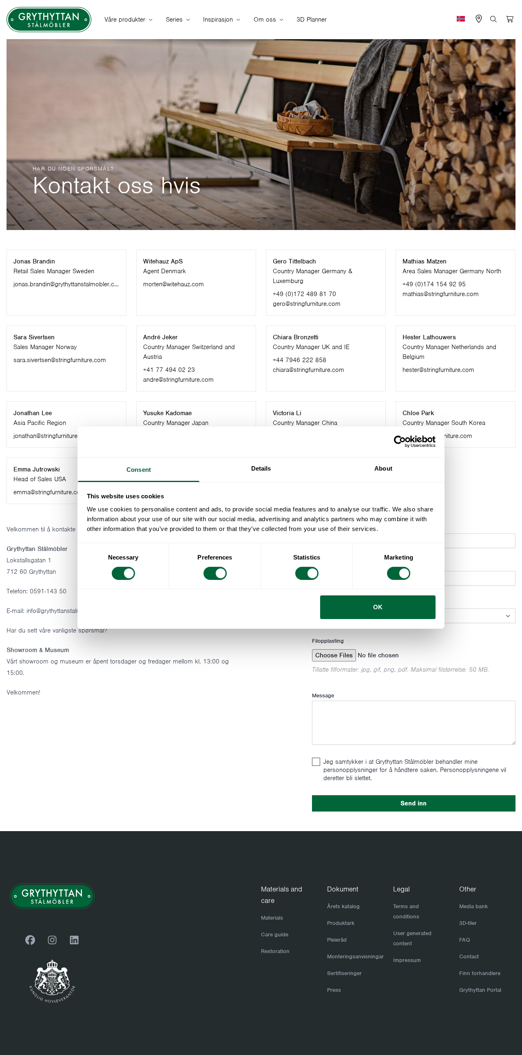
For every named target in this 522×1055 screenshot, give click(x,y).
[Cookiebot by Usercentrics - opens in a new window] (400, 442)
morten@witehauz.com (173, 284)
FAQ (464, 939)
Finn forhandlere (479, 973)
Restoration (275, 951)
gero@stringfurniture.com (307, 304)
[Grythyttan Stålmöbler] (49, 20)
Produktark (340, 923)
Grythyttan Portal (480, 989)
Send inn (413, 803)
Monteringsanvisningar (355, 956)
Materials (272, 917)
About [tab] (383, 467)
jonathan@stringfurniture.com (52, 436)
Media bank (473, 906)
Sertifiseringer (344, 973)
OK (378, 607)
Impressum (407, 960)
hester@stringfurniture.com (438, 370)
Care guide (274, 934)
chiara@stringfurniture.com (308, 370)
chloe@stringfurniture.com (437, 436)
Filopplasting (328, 640)
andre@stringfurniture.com (178, 380)
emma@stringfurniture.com (49, 492)
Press (334, 989)
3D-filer (468, 923)
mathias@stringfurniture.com (441, 294)
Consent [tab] (138, 469)
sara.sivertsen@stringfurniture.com (59, 360)
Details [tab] (261, 467)
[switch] (215, 573)
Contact (469, 956)
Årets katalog (343, 906)
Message (323, 695)
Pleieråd (337, 939)
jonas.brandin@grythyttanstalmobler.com (65, 284)
